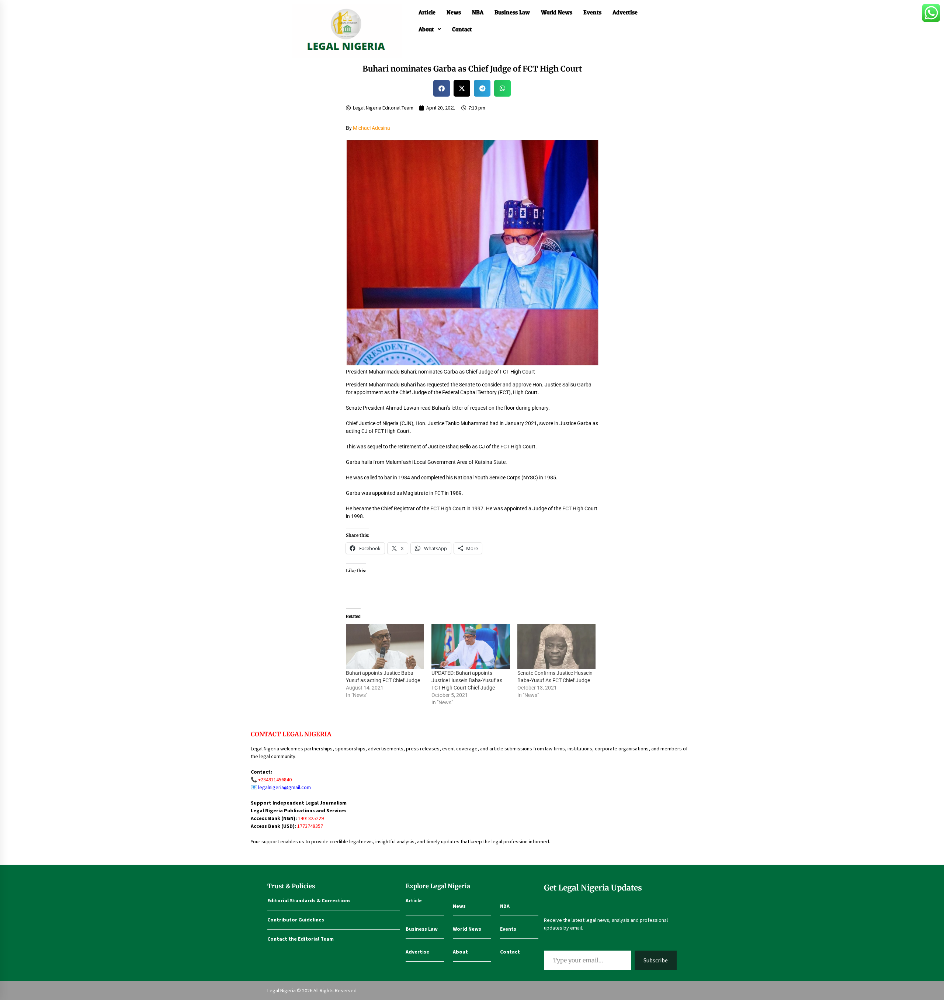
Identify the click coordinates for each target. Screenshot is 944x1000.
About (426, 29)
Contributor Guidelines (295, 919)
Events (592, 12)
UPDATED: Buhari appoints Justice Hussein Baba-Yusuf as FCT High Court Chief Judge (466, 680)
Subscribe (655, 960)
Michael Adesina (371, 128)
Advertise (625, 12)
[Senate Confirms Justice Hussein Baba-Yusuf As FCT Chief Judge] (556, 646)
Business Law (512, 12)
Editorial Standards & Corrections (309, 900)
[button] (430, 29)
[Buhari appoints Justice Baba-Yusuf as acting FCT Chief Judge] (385, 646)
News (454, 12)
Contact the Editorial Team (300, 938)
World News (556, 12)
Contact (462, 29)
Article (427, 12)
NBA (477, 12)
